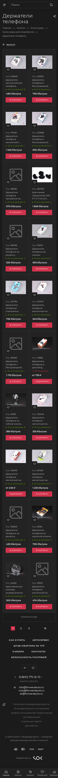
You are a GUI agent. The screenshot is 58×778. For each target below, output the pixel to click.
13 (45, 628)
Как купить (17, 640)
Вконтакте (24, 667)
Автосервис (40, 640)
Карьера (18, 651)
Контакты (38, 651)
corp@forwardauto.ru (31, 690)
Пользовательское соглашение (31, 709)
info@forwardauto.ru (31, 687)
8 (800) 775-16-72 (29, 677)
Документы (31, 726)
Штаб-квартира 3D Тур (29, 645)
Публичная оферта (31, 722)
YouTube (33, 667)
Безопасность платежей (29, 657)
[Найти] (51, 5)
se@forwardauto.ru (31, 693)
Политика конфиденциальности (31, 704)
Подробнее (15, 494)
